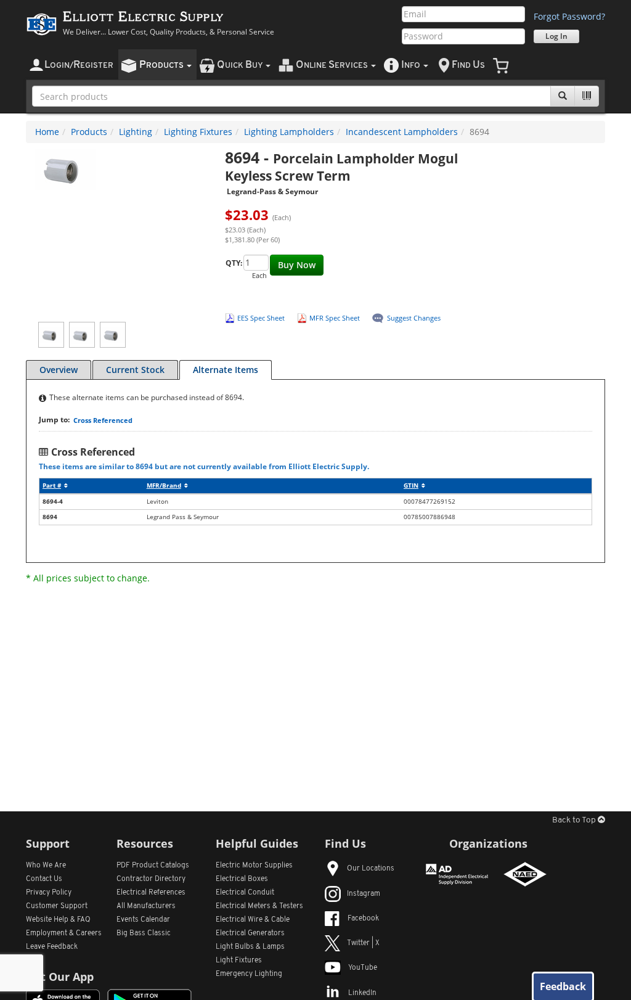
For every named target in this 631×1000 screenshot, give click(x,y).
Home (47, 131)
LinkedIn (362, 993)
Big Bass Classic (143, 933)
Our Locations (370, 868)
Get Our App (60, 976)
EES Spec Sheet (261, 317)
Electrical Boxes (242, 879)
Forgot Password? (569, 16)
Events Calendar (143, 920)
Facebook (363, 918)
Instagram (363, 894)
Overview (58, 369)
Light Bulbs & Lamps (250, 947)
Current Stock (135, 369)
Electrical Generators (250, 933)
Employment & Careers (64, 933)
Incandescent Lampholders (402, 131)
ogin (78, 65)
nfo (410, 65)
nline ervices (333, 65)
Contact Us (44, 879)
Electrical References (150, 892)
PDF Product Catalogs (152, 865)
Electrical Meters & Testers (259, 906)
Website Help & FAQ (58, 920)
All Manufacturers (146, 906)
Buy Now (297, 265)
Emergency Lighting (249, 974)
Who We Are (46, 865)
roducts (162, 65)
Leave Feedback (52, 947)
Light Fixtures (239, 960)
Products (89, 131)
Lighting (135, 131)
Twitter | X (363, 943)
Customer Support (57, 906)
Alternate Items (225, 369)
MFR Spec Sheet (334, 317)
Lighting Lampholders (289, 131)
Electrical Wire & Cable (253, 920)
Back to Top (575, 820)
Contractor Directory (150, 879)
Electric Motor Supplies (254, 865)
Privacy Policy (48, 892)
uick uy (240, 65)
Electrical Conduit (245, 892)
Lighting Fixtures (198, 131)
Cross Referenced (102, 420)
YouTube (362, 968)
